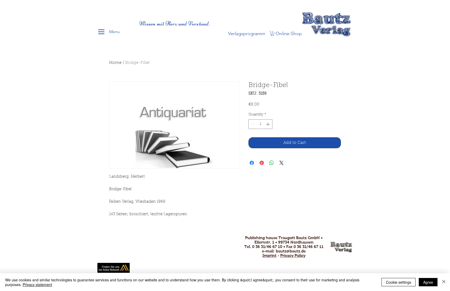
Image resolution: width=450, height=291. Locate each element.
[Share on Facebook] (252, 163)
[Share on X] (281, 163)
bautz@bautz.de (291, 251)
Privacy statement (37, 284)
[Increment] (268, 124)
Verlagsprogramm (246, 33)
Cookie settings (398, 282)
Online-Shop (289, 33)
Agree (428, 282)
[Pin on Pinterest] (262, 163)
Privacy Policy (292, 255)
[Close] (444, 282)
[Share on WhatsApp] (271, 163)
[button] (272, 33)
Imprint (269, 255)
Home (115, 63)
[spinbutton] (260, 124)
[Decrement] (252, 124)
